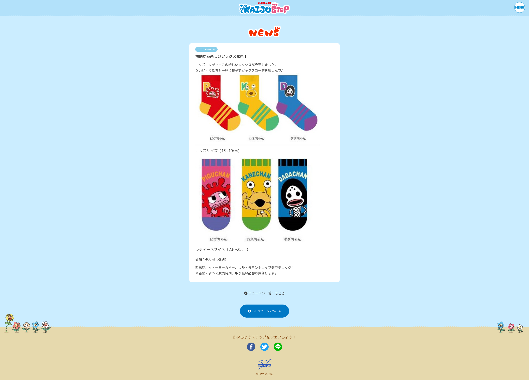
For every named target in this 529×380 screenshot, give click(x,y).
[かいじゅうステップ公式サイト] (264, 8)
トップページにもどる (266, 311)
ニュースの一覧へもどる (266, 293)
